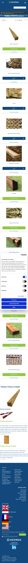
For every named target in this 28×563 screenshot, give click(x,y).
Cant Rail (14, 193)
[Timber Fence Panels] (14, 439)
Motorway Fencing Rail (14, 163)
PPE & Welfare (18, 472)
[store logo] (14, 2)
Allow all (14, 299)
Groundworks (5, 479)
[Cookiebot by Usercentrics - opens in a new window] (21, 255)
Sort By (16, 20)
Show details (21, 296)
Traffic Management (6, 471)
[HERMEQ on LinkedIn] (14, 547)
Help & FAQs (23, 491)
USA (10, 526)
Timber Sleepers (6, 421)
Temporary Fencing (6, 475)
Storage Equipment (19, 471)
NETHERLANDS (12, 512)
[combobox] (20, 8)
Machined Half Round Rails (14, 369)
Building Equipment (6, 483)
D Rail (14, 103)
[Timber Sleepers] (14, 414)
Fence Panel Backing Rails (14, 340)
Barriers (3, 469)
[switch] (25, 282)
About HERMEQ (22, 497)
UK (9, 507)
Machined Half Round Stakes (14, 133)
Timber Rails (14, 311)
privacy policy (15, 536)
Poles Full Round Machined (14, 73)
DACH (10, 521)
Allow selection (14, 303)
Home (1, 15)
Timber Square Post (14, 44)
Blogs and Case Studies (21, 499)
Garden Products (18, 479)
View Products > (3, 434)
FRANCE (11, 516)
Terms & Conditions (22, 493)
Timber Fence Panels (8, 446)
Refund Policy (23, 496)
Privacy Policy (23, 494)
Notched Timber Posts (14, 252)
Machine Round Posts (14, 222)
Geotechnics (17, 475)
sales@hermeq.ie (8, 13)
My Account (23, 489)
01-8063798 (14, 12)
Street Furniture (18, 474)
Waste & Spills (18, 469)
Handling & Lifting (5, 480)
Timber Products (6, 15)
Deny (14, 307)
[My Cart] (25, 2)
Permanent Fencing (6, 477)
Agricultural (17, 482)
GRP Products (18, 477)
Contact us (23, 500)
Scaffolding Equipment (7, 482)
